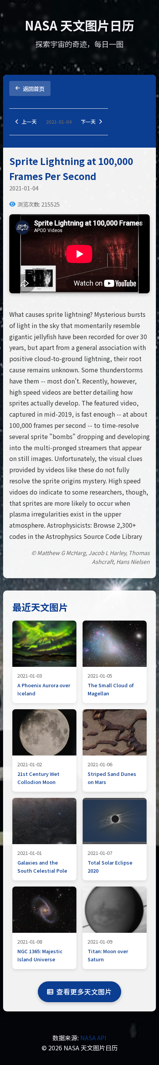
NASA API (93, 1037)
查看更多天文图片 (84, 991)
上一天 (29, 121)
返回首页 (33, 88)
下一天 (88, 121)
